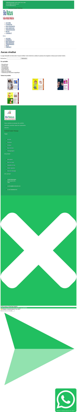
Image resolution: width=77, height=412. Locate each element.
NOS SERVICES (10, 28)
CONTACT (9, 33)
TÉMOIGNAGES (10, 30)
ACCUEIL (8, 23)
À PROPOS (9, 25)
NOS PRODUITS (10, 26)
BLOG (7, 31)
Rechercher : (4, 58)
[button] (19, 36)
